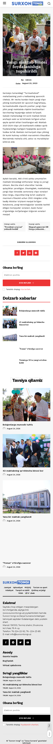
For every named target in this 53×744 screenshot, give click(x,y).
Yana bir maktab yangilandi (32, 336)
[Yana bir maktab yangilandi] (10, 336)
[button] (49, 3)
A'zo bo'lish (25, 289)
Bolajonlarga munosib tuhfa (32, 310)
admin (28, 80)
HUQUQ (28, 587)
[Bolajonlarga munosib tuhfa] (10, 311)
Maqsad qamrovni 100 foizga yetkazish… (38, 228)
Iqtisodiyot (18, 587)
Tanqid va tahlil (22, 590)
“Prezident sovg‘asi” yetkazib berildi (13, 228)
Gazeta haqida (10, 656)
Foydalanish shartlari (29, 725)
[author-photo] (4, 428)
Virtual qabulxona (12, 665)
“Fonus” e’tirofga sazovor (31, 348)
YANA (20, 593)
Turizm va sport (40, 587)
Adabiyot (9, 590)
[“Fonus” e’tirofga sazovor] (10, 349)
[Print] (29, 253)
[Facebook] (17, 253)
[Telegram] (36, 253)
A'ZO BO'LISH (25, 283)
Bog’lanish (8, 661)
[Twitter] (23, 253)
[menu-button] (4, 3)
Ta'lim (26, 57)
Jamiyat (7, 587)
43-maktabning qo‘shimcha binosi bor (23, 470)
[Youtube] (28, 642)
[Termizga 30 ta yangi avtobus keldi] (10, 361)
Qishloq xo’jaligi (38, 590)
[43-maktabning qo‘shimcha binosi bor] (10, 323)
